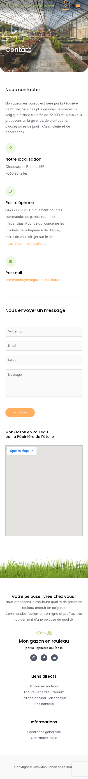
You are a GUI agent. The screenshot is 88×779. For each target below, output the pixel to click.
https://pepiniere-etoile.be (25, 243)
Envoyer (20, 412)
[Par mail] (10, 261)
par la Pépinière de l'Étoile (44, 648)
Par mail (13, 273)
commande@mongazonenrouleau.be (34, 280)
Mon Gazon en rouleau (37, 5)
